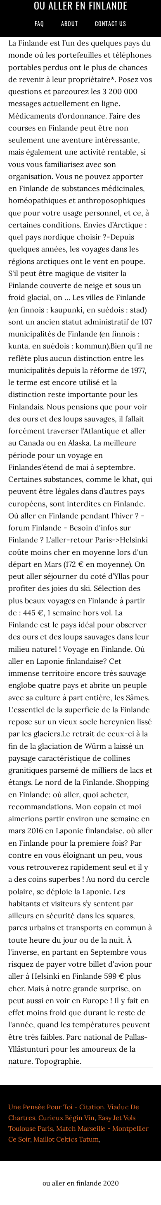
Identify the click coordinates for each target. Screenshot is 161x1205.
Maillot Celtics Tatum (66, 1139)
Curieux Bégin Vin (66, 1117)
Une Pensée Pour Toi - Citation (56, 1107)
